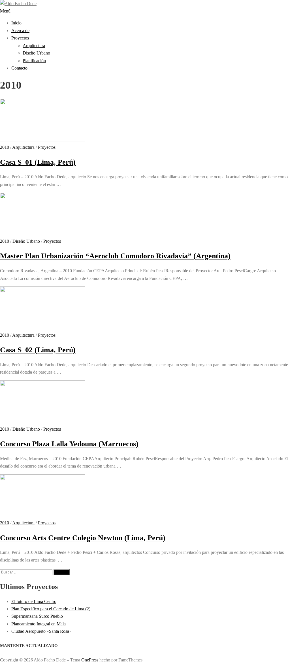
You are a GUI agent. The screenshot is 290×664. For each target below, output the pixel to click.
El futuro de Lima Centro (33, 601)
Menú (5, 11)
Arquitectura (34, 45)
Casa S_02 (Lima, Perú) (38, 350)
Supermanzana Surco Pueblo (37, 616)
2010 (4, 147)
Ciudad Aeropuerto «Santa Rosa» (41, 631)
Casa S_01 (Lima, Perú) (38, 162)
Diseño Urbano (36, 53)
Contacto (19, 68)
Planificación (34, 60)
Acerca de (20, 30)
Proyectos (20, 37)
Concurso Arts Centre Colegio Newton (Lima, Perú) (82, 538)
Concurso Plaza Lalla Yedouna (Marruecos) (69, 444)
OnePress (89, 659)
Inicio (16, 22)
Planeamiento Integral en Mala (38, 623)
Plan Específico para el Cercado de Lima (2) (50, 608)
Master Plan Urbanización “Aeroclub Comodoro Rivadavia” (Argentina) (115, 256)
